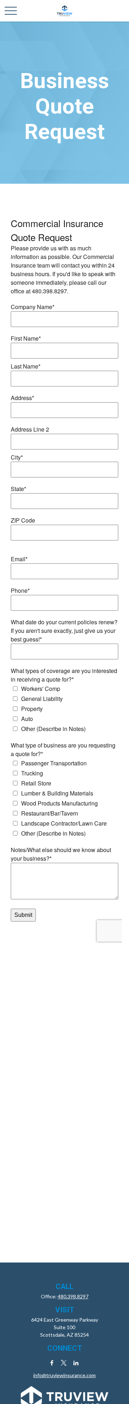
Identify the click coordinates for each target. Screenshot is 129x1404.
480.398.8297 (73, 1296)
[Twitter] (64, 1362)
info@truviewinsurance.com (64, 1375)
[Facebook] (52, 1362)
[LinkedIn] (76, 1362)
